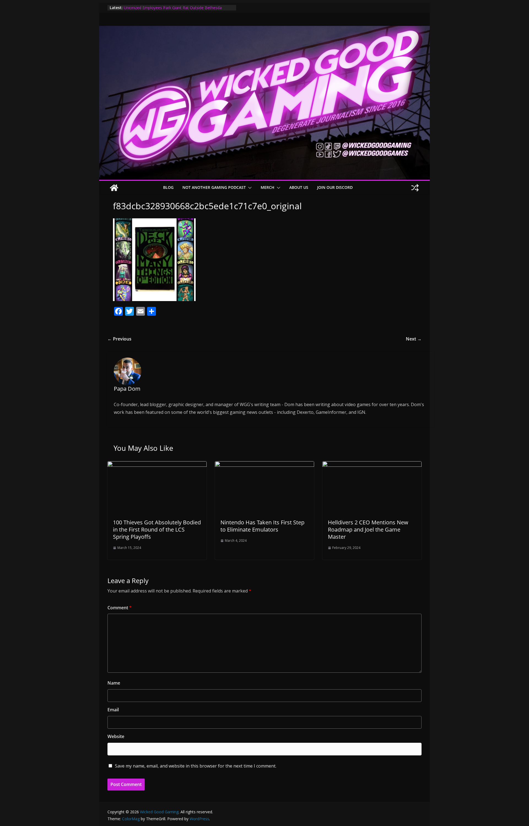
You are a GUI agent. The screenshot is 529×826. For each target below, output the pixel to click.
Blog (168, 187)
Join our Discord (335, 187)
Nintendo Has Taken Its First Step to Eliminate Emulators (262, 526)
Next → (414, 339)
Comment (119, 608)
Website (115, 736)
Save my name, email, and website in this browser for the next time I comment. (195, 766)
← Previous (119, 339)
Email (113, 710)
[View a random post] (415, 187)
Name (113, 683)
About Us (298, 187)
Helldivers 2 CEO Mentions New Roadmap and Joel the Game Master (368, 529)
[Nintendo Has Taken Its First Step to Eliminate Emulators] (264, 465)
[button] (249, 188)
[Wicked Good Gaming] (264, 30)
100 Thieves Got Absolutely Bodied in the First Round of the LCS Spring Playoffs (157, 529)
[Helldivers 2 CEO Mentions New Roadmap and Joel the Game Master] (372, 465)
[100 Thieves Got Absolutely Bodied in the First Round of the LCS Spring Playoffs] (157, 465)
